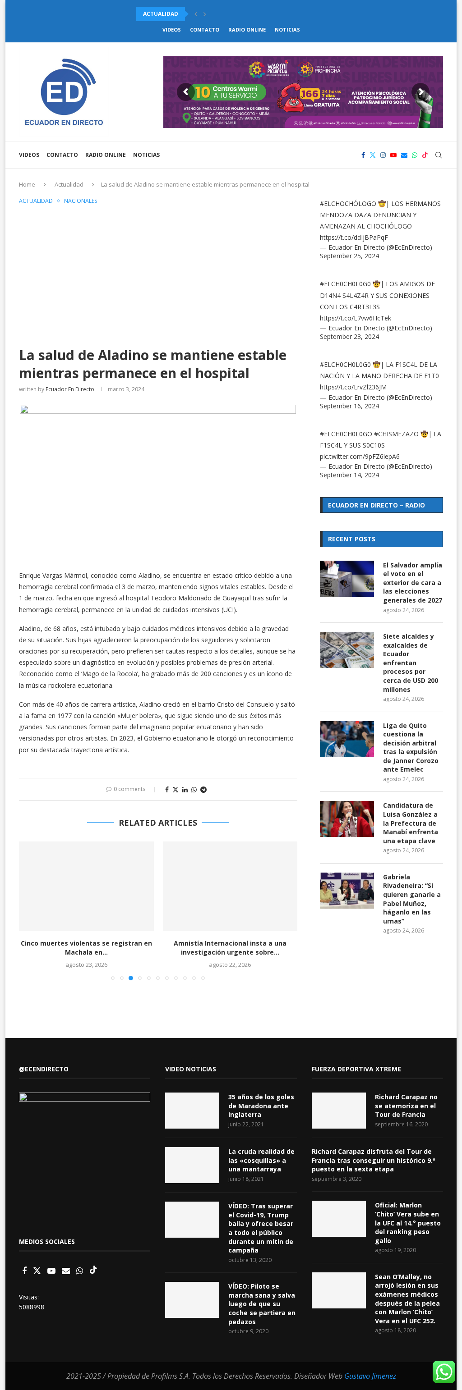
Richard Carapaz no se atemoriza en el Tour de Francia (406, 1106)
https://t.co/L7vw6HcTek (355, 318)
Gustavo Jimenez (370, 1376)
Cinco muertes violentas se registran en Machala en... (86, 947)
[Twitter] (373, 155)
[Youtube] (393, 155)
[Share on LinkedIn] (185, 789)
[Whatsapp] (414, 155)
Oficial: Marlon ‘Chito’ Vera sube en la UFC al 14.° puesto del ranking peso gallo (408, 1222)
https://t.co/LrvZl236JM (353, 387)
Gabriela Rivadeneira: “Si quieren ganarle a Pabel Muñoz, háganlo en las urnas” (412, 899)
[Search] (438, 155)
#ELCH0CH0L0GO (346, 434)
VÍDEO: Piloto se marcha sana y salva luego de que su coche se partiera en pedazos (262, 1304)
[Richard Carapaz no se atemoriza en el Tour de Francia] (339, 1111)
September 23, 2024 (349, 336)
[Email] (404, 155)
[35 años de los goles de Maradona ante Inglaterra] (192, 1111)
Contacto (204, 29)
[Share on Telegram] (203, 789)
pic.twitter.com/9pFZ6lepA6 (360, 456)
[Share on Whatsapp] (194, 789)
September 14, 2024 (349, 475)
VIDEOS (171, 29)
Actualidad (69, 184)
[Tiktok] (425, 155)
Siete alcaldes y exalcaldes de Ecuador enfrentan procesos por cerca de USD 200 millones (410, 663)
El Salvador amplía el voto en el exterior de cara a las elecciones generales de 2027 (412, 582)
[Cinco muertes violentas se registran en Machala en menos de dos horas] (86, 886)
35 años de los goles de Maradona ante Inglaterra (261, 1106)
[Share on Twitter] (175, 789)
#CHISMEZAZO (396, 434)
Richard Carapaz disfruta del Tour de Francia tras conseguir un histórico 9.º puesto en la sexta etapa (373, 1160)
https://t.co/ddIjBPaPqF (354, 237)
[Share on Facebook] (167, 789)
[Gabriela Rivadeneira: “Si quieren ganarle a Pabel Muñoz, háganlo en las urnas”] (347, 891)
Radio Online (247, 29)
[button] (195, 14)
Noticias (287, 29)
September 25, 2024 (349, 255)
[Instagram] (383, 155)
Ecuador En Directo (70, 389)
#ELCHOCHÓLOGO (348, 203)
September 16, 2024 (349, 406)
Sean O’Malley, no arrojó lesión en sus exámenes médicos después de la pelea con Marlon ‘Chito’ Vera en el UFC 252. (407, 1298)
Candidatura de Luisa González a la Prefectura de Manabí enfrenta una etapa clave (410, 823)
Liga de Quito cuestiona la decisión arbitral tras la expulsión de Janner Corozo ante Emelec (411, 747)
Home (27, 184)
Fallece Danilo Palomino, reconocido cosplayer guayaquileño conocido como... (263, 14)
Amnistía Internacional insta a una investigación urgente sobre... (230, 947)
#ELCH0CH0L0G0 (345, 283)
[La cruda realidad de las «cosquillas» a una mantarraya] (192, 1165)
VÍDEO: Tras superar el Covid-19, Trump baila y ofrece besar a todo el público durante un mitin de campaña (260, 1228)
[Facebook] (363, 155)
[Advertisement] (158, 274)
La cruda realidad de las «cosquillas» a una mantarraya (261, 1160)
